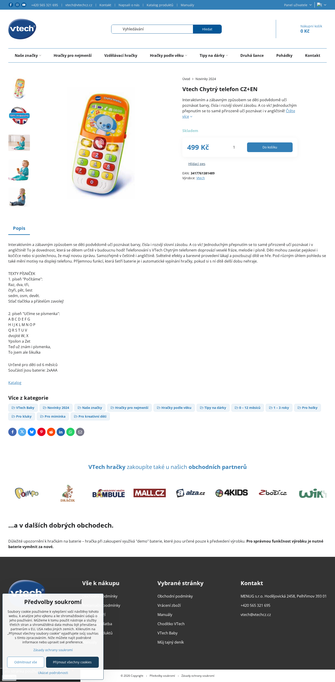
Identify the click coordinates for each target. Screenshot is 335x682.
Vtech (200, 178)
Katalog (14, 382)
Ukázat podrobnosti (53, 672)
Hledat (207, 29)
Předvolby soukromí (162, 675)
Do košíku (269, 147)
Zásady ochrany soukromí (197, 675)
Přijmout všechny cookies (72, 662)
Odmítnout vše (25, 662)
